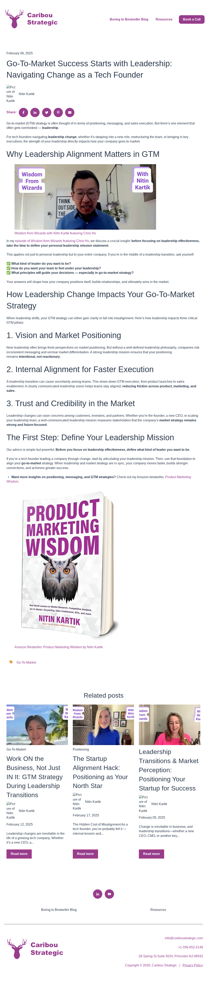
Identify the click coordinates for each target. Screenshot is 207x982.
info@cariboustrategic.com (184, 938)
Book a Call (192, 19)
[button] (103, 197)
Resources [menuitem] (158, 909)
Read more (19, 854)
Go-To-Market (26, 662)
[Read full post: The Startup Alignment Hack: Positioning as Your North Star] (103, 725)
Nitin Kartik (27, 94)
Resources (164, 19)
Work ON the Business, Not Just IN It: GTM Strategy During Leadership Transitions (34, 777)
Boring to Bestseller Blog (129, 19)
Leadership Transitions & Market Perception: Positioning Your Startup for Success (169, 770)
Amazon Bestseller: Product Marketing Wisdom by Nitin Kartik (59, 647)
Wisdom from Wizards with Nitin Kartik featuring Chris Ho (55, 233)
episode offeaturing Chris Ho (52, 241)
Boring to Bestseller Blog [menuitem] (59, 909)
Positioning (81, 749)
